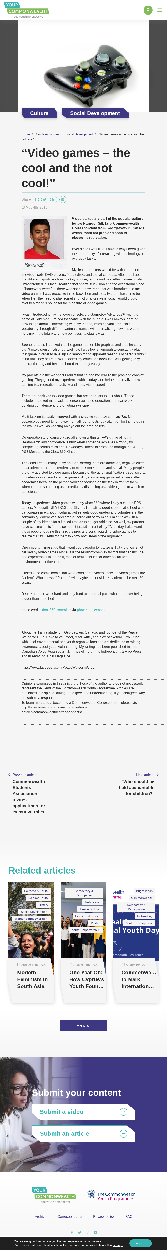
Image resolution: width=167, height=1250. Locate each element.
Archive (41, 1216)
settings (118, 1245)
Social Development (79, 134)
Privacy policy (104, 1216)
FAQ (128, 1216)
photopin (83, 610)
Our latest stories (47, 134)
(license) (98, 610)
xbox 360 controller (56, 610)
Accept (140, 1243)
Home (26, 134)
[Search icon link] (148, 10)
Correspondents (69, 1216)
